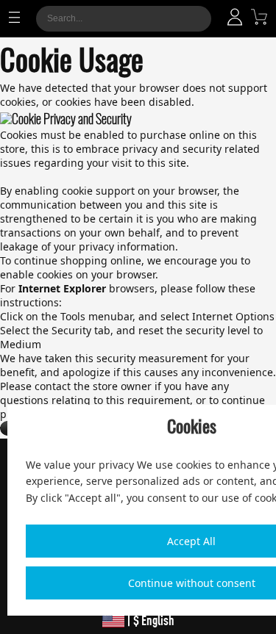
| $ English (149, 620)
